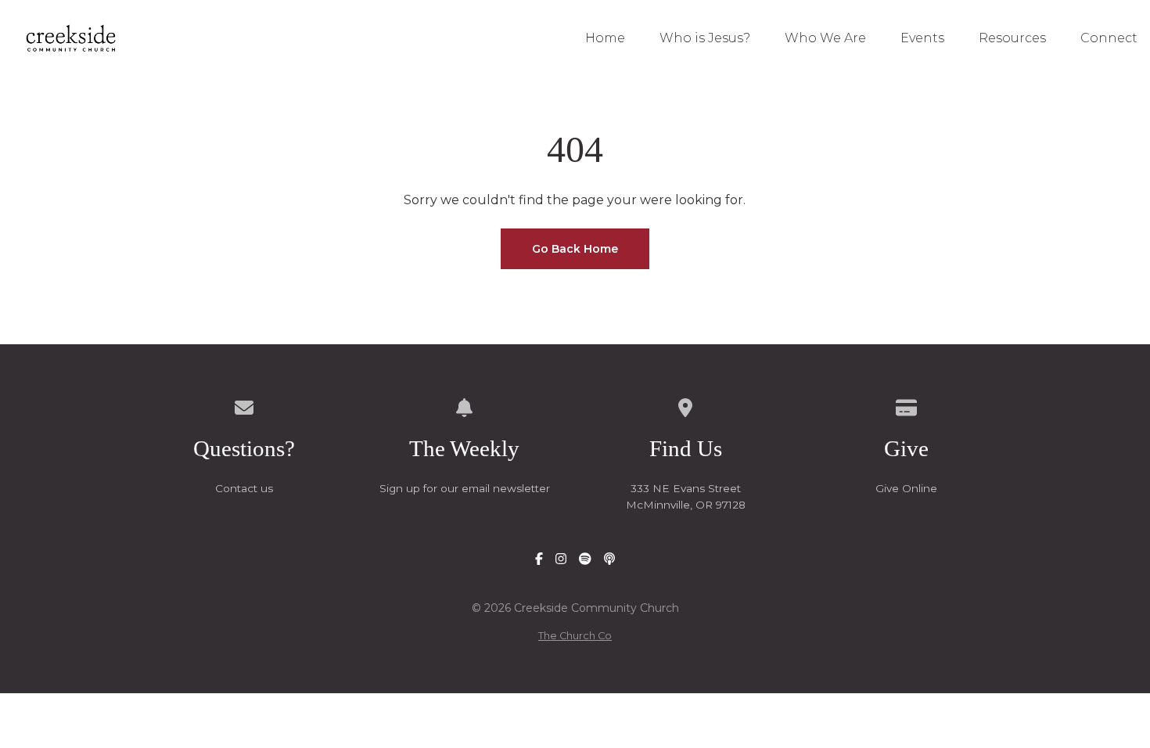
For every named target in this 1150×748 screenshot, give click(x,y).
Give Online (906, 488)
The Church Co (575, 636)
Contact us (244, 488)
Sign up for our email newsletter (464, 488)
